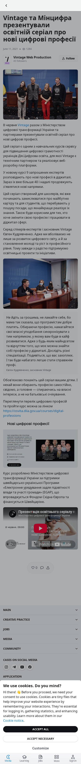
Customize (40, 748)
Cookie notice (13, 720)
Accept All (40, 729)
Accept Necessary (40, 738)
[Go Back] (6, 5)
